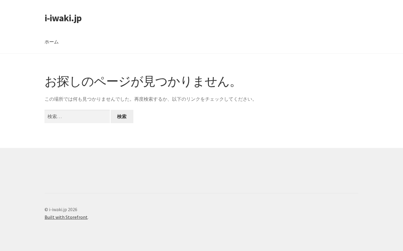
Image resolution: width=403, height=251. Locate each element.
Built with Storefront (66, 217)
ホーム (52, 42)
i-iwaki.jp (63, 18)
